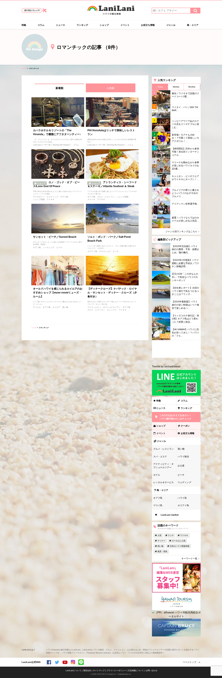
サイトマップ (99, 670)
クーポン (185, 426)
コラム (41, 25)
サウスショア (105, 251)
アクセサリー (39, 197)
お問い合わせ (151, 670)
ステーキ (91, 199)
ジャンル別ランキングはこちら (181, 231)
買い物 (65, 307)
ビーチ (59, 247)
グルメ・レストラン (106, 197)
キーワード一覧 (189, 558)
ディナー (161, 541)
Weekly (176, 87)
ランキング (82, 25)
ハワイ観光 (183, 456)
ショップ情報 (39, 199)
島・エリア (192, 25)
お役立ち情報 (148, 25)
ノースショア (48, 247)
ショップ (104, 25)
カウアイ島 (92, 251)
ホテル (156, 475)
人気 (159, 535)
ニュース (60, 25)
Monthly (191, 87)
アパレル (37, 307)
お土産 (181, 465)
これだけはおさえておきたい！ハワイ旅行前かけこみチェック (175, 417)
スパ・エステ (160, 456)
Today (160, 87)
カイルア (56, 307)
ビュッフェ (112, 310)
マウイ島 (157, 505)
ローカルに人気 (178, 541)
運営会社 (87, 670)
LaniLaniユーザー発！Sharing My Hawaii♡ (52, 145)
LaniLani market (170, 514)
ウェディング (52, 197)
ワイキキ (50, 199)
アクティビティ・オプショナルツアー (104, 307)
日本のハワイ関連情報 (179, 546)
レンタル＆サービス (163, 482)
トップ (24, 68)
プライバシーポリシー (116, 670)
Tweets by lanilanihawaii (166, 366)
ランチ (171, 535)
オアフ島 (64, 197)
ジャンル (171, 25)
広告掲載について (136, 670)
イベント (125, 25)
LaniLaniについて (73, 670)
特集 (24, 25)
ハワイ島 (182, 498)
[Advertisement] (176, 349)
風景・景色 (162, 551)
